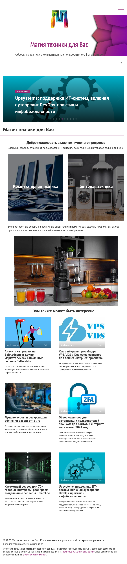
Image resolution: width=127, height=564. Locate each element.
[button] (51, 119)
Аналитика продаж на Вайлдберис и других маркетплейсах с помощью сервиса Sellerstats (24, 356)
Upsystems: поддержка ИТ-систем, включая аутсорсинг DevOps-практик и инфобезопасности (79, 491)
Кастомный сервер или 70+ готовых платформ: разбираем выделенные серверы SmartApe (27, 490)
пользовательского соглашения (79, 551)
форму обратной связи (34, 554)
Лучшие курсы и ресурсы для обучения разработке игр (26, 419)
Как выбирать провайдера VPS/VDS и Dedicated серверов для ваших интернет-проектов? (81, 355)
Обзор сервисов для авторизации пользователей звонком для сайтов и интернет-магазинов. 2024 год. (82, 422)
